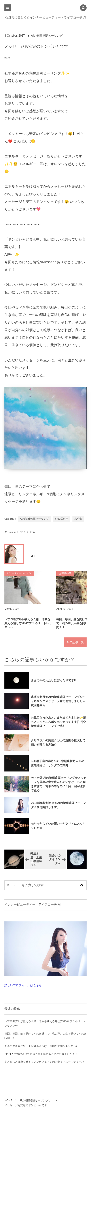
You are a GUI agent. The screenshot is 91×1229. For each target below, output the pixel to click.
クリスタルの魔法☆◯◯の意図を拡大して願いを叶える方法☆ (58, 742)
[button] (83, 8)
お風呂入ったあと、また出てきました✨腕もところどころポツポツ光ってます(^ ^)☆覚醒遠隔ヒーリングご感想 (58, 722)
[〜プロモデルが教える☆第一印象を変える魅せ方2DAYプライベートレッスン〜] (28, 587)
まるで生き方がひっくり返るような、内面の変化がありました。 (42, 1046)
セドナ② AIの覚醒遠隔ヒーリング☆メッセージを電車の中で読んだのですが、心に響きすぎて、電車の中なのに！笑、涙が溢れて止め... (58, 784)
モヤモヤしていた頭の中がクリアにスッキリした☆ (58, 825)
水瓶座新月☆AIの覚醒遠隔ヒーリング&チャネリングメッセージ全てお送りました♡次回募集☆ (58, 701)
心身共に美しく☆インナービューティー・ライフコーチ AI (45, 17)
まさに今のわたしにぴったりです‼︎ (53, 680)
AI (9, 57)
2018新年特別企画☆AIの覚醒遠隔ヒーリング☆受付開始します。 (58, 805)
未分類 (78, 518)
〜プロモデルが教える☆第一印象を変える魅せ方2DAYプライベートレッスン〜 (28, 623)
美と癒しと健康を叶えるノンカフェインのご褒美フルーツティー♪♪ (44, 1061)
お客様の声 (61, 518)
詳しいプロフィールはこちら (23, 985)
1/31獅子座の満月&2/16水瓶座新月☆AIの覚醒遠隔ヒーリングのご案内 (57, 763)
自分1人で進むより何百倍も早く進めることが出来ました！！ (41, 1053)
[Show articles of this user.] (14, 554)
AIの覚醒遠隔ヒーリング (47, 35)
